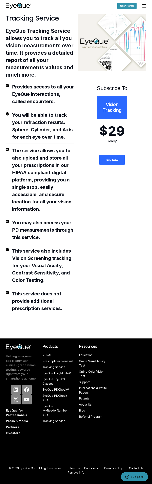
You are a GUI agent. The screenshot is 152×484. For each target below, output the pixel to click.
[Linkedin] (16, 390)
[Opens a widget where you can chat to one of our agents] (134, 477)
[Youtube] (27, 399)
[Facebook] (27, 390)
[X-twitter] (16, 399)
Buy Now (112, 160)
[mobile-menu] (143, 6)
